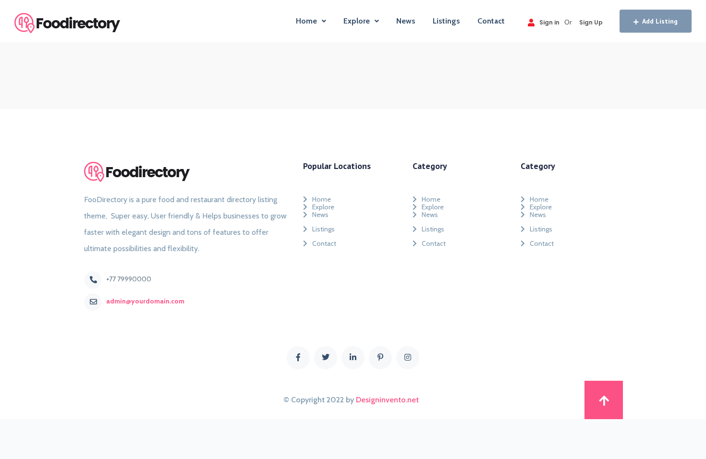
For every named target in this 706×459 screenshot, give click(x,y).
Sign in (549, 22)
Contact (491, 20)
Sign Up (591, 22)
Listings (446, 20)
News (405, 20)
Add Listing (660, 21)
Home (306, 20)
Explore (356, 20)
